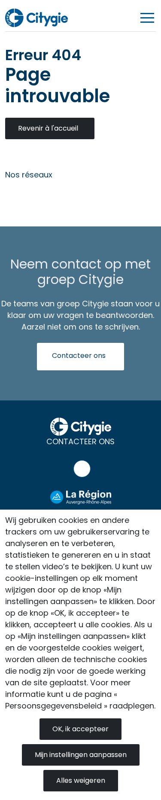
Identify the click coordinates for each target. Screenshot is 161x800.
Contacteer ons (79, 355)
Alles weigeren (80, 780)
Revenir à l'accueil (48, 128)
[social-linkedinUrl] (16, 195)
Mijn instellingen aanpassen (81, 755)
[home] (36, 17)
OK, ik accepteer (80, 729)
